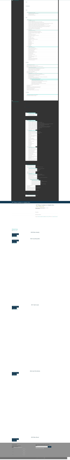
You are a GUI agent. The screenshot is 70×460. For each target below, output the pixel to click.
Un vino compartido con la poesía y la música (32, 65)
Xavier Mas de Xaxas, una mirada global (37, 182)
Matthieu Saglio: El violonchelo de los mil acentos (33, 190)
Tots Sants (56, 216)
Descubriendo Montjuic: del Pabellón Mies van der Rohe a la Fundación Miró (38, 177)
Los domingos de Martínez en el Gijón (31, 95)
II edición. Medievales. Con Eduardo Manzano (34, 128)
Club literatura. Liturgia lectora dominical (32, 172)
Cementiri (53, 216)
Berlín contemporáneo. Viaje (32, 148)
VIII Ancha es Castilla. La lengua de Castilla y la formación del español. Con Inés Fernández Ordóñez (41, 23)
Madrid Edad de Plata (31, 56)
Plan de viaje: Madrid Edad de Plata (33, 58)
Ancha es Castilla (29, 120)
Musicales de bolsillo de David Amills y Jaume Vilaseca (33, 87)
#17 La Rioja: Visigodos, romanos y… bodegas (34, 133)
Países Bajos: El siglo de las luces (33, 152)
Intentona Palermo (31, 53)
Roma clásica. (30, 55)
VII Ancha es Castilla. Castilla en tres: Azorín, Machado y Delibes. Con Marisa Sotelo (39, 124)
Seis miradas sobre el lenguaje (31, 71)
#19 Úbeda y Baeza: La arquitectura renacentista (35, 31)
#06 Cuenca (30, 41)
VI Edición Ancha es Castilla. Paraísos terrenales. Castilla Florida (36, 125)
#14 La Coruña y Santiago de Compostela (34, 35)
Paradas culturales (29, 29)
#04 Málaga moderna (31, 43)
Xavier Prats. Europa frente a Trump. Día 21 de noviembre (39, 83)
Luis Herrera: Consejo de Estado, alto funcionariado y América (39, 181)
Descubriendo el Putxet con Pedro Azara (34, 77)
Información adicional (38, 214)
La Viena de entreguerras (32, 160)
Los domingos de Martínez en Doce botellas (32, 94)
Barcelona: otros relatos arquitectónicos (33, 13)
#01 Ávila (30, 45)
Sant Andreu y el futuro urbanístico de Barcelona (35, 78)
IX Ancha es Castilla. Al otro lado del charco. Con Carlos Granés (36, 22)
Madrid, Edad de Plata (31, 14)
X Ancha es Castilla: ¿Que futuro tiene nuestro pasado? (35, 21)
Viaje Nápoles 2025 (31, 52)
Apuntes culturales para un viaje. (31, 12)
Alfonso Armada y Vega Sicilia (35, 84)
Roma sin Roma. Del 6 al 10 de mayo (33, 149)
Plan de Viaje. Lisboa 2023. (32, 54)
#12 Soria (30, 137)
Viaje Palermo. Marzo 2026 (32, 49)
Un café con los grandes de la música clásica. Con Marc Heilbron (36, 68)
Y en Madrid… (27, 92)
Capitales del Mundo (29, 46)
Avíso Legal (42, 448)
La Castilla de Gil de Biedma (32, 115)
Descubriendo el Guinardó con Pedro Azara (34, 75)
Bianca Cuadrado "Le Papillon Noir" (42, 216)
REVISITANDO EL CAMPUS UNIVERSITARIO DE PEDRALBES (35, 73)
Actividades (27, 62)
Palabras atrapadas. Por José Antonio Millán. (34, 69)
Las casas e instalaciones (32, 121)
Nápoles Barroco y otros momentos (33, 159)
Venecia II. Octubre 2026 (31, 47)
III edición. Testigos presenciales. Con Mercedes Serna (35, 27)
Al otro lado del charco (29, 85)
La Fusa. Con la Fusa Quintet (30, 189)
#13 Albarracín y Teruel (31, 136)
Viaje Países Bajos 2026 (31, 51)
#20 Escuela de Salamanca (32, 30)
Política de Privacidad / (38, 448)
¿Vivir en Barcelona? (31, 76)
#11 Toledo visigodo (31, 37)
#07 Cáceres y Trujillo (31, 40)
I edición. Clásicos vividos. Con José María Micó (34, 28)
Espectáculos (28, 186)
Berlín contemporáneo (31, 50)
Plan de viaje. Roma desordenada (33, 156)
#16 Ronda (30, 33)
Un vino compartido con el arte (31, 165)
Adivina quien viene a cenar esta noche (35, 79)
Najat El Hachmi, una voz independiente (37, 82)
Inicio (12, 203)
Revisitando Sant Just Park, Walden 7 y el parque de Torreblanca (36, 74)
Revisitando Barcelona (30, 173)
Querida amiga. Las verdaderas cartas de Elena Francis (34, 86)
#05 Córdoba (30, 42)
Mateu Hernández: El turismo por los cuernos (37, 80)
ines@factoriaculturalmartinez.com (18, 447)
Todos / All (14, 203)
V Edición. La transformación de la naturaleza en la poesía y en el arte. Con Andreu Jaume (40, 25)
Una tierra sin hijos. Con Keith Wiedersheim (34, 70)
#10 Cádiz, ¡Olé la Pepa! (31, 38)
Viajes (26, 17)
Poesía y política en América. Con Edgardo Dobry (35, 169)
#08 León (30, 140)
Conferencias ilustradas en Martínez (31, 67)
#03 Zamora (30, 144)
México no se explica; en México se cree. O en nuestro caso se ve (35, 66)
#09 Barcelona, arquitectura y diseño (33, 39)
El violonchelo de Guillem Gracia (31, 88)
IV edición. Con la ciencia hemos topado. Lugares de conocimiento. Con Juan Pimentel (39, 26)
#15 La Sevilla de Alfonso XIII (32, 34)
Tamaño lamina (37, 208)
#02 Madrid (30, 44)
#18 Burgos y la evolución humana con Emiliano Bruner (35, 32)
